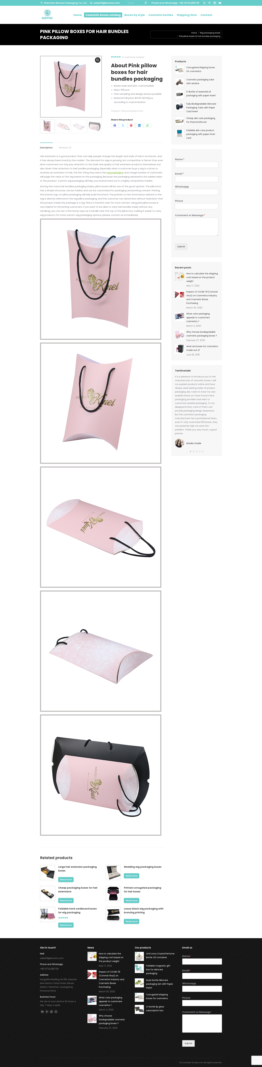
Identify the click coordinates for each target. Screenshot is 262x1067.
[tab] (46, 146)
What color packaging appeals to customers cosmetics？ (198, 317)
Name (179, 159)
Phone (179, 201)
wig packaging (115, 172)
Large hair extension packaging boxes (77, 868)
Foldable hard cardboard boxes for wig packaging (77, 910)
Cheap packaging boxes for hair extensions (77, 889)
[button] (190, 451)
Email (179, 174)
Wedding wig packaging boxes (142, 866)
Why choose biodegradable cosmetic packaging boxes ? (201, 333)
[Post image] (179, 276)
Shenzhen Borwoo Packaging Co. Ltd (65, 3)
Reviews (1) (65, 147)
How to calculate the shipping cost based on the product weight (202, 277)
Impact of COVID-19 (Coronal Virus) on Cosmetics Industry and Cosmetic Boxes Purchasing (202, 297)
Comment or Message (190, 215)
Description (46, 147)
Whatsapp (182, 186)
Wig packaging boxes (132, 110)
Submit (181, 246)
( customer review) (133, 57)
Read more (66, 879)
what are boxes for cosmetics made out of (202, 348)
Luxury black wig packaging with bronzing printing (143, 910)
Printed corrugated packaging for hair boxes (142, 889)
